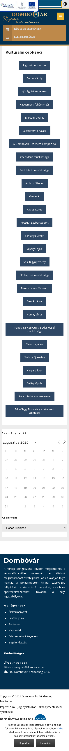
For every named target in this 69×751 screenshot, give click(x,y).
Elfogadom (24, 743)
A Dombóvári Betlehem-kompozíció (34, 144)
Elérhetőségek (24, 36)
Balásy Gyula (34, 383)
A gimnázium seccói (34, 65)
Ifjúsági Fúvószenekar (34, 91)
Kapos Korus (34, 209)
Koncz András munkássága (34, 396)
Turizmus (14, 624)
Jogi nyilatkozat (27, 707)
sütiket (60, 728)
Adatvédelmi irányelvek (23, 636)
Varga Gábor (34, 370)
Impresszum (7, 707)
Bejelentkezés (18, 642)
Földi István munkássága (34, 170)
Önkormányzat (18, 612)
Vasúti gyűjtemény (35, 262)
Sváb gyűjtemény (34, 357)
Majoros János (34, 344)
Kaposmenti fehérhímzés (34, 104)
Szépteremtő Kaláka (35, 130)
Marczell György (34, 117)
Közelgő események (27, 29)
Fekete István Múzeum (34, 288)
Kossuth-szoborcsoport (34, 222)
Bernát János (34, 301)
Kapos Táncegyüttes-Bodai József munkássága (34, 329)
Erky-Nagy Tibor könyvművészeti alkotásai (34, 410)
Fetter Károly (34, 78)
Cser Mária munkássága (34, 157)
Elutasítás (45, 743)
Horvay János (35, 314)
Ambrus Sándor (34, 183)
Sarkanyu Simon (34, 235)
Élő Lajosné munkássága (34, 275)
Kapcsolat (15, 630)
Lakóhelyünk (16, 618)
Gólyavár (34, 196)
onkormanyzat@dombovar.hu (25, 667)
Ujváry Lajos (34, 249)
